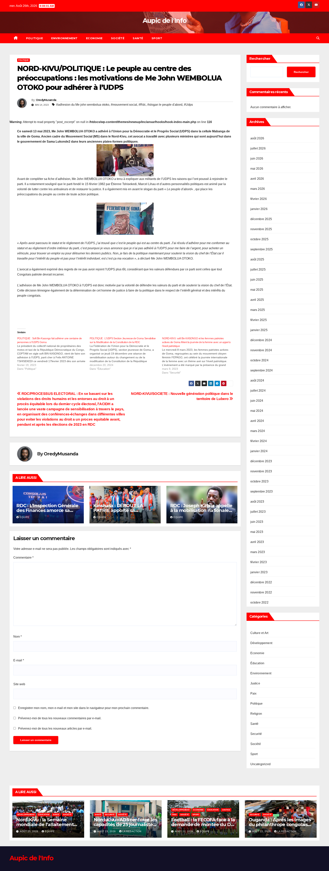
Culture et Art (259, 633)
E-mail (18, 660)
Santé (138, 38)
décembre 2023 (261, 461)
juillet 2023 (258, 511)
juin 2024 (256, 400)
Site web (19, 684)
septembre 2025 (261, 249)
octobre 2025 (259, 239)
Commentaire (23, 557)
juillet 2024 (258, 390)
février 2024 (258, 441)
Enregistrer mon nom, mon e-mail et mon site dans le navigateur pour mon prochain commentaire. (83, 708)
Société (118, 38)
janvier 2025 (259, 330)
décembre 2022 (261, 582)
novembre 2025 (261, 229)
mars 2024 (257, 431)
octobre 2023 (259, 481)
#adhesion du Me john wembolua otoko (82, 104)
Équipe (24, 517)
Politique (34, 38)
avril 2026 (257, 178)
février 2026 (258, 198)
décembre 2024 (261, 340)
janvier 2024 (259, 451)
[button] (317, 38)
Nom (17, 636)
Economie (94, 38)
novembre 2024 (261, 350)
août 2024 (257, 380)
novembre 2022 (261, 592)
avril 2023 (257, 542)
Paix (253, 693)
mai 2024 (256, 410)
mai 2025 (256, 289)
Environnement (64, 38)
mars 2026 (257, 188)
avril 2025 (257, 299)
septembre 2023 (261, 491)
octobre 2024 (259, 360)
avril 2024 (257, 420)
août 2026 (257, 138)
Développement (261, 643)
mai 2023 (256, 531)
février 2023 (258, 562)
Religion (256, 713)
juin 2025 (256, 279)
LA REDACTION (131, 831)
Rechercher (260, 59)
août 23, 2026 (107, 831)
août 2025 (257, 259)
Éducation (257, 663)
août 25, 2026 (29, 831)
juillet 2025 (258, 269)
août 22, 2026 (184, 831)
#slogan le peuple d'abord (164, 104)
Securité (256, 733)
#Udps (188, 104)
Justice (255, 683)
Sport (157, 38)
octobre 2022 (259, 602)
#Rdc (142, 104)
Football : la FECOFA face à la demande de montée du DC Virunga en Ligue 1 (203, 824)
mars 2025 (257, 309)
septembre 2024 (261, 370)
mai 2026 (256, 168)
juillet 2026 (258, 148)
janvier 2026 (259, 209)
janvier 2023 (259, 572)
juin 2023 (256, 521)
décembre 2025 (261, 219)
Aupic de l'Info (165, 21)
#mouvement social (124, 104)
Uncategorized (260, 764)
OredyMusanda (46, 100)
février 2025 (258, 320)
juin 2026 (256, 158)
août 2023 (257, 501)
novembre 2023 (261, 471)
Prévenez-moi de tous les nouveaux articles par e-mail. (55, 728)
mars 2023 (257, 552)
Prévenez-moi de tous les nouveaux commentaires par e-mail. (59, 718)
